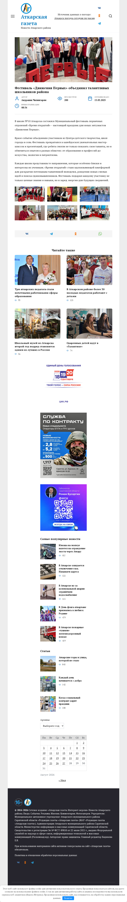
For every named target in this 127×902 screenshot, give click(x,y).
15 (77, 753)
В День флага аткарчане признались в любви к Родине (72, 610)
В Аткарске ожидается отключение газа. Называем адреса (71, 568)
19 (57, 758)
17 (44, 758)
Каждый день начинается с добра (70, 679)
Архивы (45, 720)
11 (50, 753)
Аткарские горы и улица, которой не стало (73, 659)
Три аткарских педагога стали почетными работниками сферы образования (36, 292)
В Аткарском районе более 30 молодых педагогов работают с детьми (87, 292)
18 (50, 758)
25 (50, 763)
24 (44, 763)
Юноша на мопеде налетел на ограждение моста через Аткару (72, 548)
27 (63, 763)
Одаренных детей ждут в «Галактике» (82, 344)
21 (70, 758)
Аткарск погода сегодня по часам (74, 18)
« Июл (62, 780)
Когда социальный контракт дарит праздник (69, 700)
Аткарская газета (34, 20)
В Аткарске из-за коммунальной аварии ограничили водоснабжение (72, 590)
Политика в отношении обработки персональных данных (46, 855)
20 (63, 758)
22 (77, 758)
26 (57, 763)
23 (83, 758)
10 (44, 753)
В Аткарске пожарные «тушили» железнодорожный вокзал (71, 632)
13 (63, 753)
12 (57, 753)
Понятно (68, 898)
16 (83, 753)
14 (70, 753)
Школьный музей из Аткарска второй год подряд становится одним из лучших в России (35, 346)
